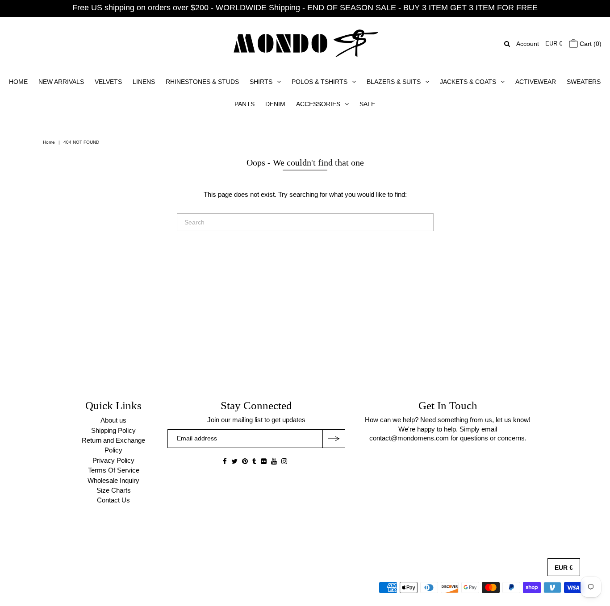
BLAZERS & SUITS (394, 81)
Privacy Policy (113, 460)
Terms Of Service (113, 470)
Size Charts (113, 490)
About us (113, 420)
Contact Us (113, 500)
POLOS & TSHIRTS (319, 81)
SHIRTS (261, 81)
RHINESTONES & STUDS (202, 81)
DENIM (275, 104)
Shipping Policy (113, 430)
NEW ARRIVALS (61, 81)
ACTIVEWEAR (535, 81)
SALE (367, 104)
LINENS (144, 81)
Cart (590, 43)
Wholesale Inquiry (113, 480)
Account (527, 43)
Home (49, 142)
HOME (18, 81)
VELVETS (108, 81)
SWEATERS (584, 81)
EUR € (553, 43)
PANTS (244, 104)
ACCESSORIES (318, 104)
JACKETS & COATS (468, 81)
